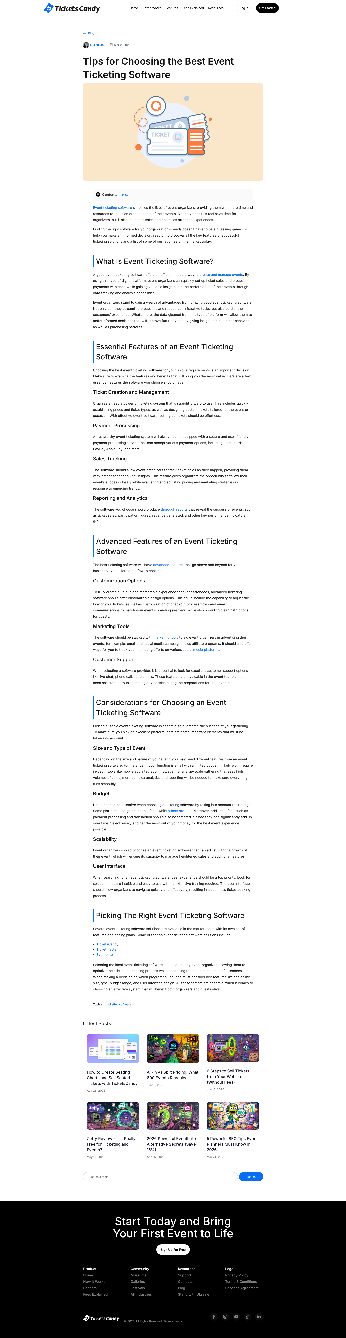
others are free (180, 811)
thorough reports (174, 509)
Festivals (138, 1288)
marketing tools (165, 637)
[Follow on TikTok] (247, 1317)
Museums (138, 1275)
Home (134, 8)
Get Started (267, 8)
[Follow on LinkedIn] (259, 1317)
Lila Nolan (97, 44)
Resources (216, 8)
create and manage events (221, 275)
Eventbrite (104, 955)
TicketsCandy (107, 944)
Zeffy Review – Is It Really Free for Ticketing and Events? (111, 1144)
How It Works (151, 8)
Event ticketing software (112, 208)
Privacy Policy (236, 1275)
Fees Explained (193, 8)
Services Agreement (242, 1288)
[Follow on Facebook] (214, 1317)
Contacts (185, 1282)
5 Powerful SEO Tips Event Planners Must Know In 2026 (232, 1144)
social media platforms (201, 650)
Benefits (90, 1288)
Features (172, 8)
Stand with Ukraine (193, 1294)
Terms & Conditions (241, 1282)
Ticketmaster (107, 949)
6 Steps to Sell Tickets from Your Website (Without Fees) (228, 1077)
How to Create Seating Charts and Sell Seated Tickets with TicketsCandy (112, 1078)
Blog (90, 33)
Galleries (138, 1282)
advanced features (168, 565)
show (124, 194)
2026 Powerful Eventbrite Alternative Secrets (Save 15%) (171, 1144)
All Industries (141, 1294)
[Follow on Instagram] (225, 1317)
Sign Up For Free (173, 1250)
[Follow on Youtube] (236, 1317)
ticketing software (119, 1004)
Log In (244, 8)
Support (184, 1275)
